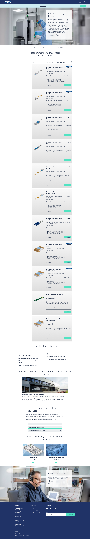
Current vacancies (34, 508)
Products (29, 48)
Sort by (58, 62)
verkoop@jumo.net (18, 521)
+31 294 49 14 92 (21, 520)
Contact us (50, 483)
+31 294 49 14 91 (21, 515)
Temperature (37, 48)
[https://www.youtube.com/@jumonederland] (47, 508)
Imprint (16, 531)
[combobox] (53, 62)
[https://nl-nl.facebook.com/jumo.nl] (50, 508)
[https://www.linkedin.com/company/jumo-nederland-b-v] (53, 508)
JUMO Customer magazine (36, 512)
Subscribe (71, 514)
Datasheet (49, 85)
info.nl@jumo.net (18, 516)
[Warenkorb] (82, 2)
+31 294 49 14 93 (21, 525)
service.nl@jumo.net (19, 527)
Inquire (68, 85)
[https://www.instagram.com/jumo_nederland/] (56, 508)
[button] (45, 424)
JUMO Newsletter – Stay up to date (52, 512)
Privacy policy (17, 533)
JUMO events (33, 514)
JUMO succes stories (34, 510)
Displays (49, 62)
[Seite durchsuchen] (84, 2)
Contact (83, 5)
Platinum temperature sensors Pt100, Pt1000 (54, 48)
